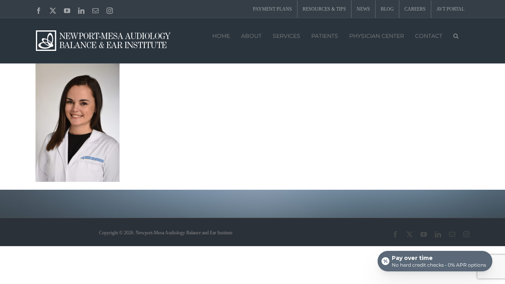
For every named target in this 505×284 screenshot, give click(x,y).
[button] (455, 35)
